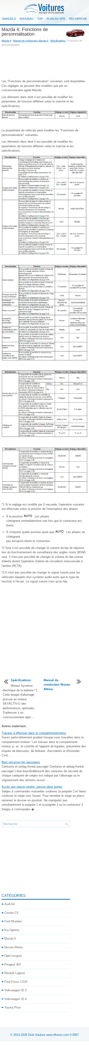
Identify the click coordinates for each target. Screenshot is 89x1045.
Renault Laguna (14, 973)
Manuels (9, 18)
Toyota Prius (12, 1007)
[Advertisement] (44, 63)
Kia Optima (11, 930)
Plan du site (56, 18)
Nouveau (26, 18)
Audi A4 (9, 904)
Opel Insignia (13, 955)
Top (40, 18)
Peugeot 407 (12, 964)
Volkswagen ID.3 (15, 990)
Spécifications (57, 40)
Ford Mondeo (13, 921)
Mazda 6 (6, 40)
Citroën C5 (11, 913)
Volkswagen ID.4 (15, 999)
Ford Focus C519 (15, 981)
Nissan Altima (13, 947)
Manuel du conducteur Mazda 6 (30, 40)
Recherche (78, 18)
